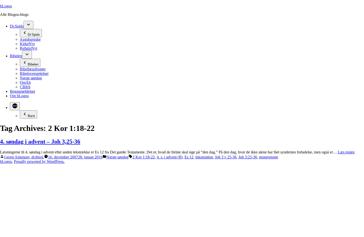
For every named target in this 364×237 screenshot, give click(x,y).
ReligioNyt (28, 48)
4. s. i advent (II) (169, 157)
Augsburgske (30, 39)
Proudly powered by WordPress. (39, 161)
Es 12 (188, 157)
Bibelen (16, 56)
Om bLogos (19, 96)
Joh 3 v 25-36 (225, 157)
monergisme (268, 157)
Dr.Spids (17, 26)
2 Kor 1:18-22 (143, 157)
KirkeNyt (27, 44)
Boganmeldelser (22, 91)
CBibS (25, 87)
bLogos (6, 6)
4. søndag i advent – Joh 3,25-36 (40, 141)
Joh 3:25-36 (247, 157)
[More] (15, 106)
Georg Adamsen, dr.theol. (24, 157)
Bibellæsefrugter (33, 69)
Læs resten (346, 152)
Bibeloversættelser (34, 73)
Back (31, 116)
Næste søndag (31, 78)
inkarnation (204, 157)
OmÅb (25, 82)
